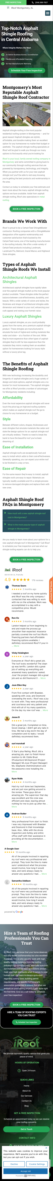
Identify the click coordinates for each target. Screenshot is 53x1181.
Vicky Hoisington (20, 653)
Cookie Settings (37, 1164)
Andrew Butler (19, 813)
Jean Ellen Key (19, 685)
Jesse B (16, 717)
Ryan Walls (17, 778)
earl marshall (18, 743)
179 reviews (37, 580)
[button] (47, 13)
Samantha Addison (21, 881)
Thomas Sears (19, 586)
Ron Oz (15, 618)
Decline (14, 1164)
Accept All (26, 1171)
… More (15, 646)
